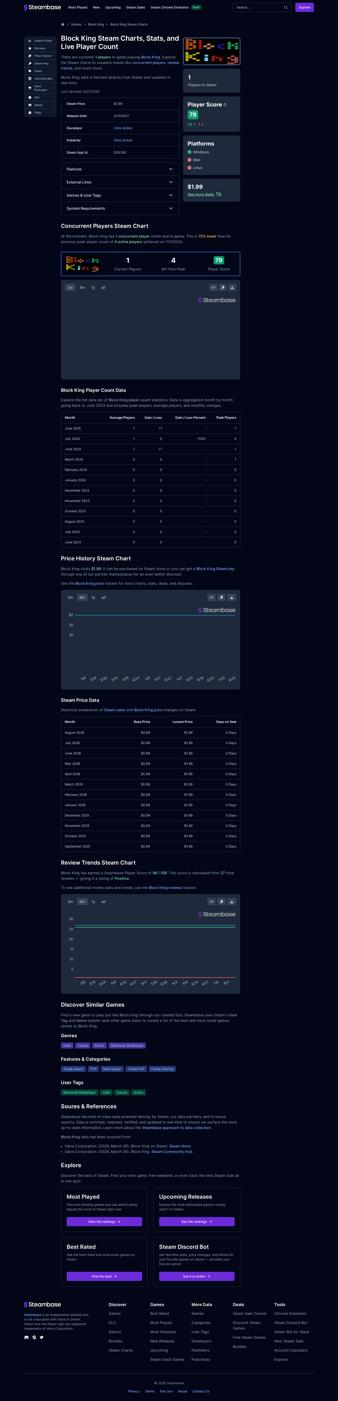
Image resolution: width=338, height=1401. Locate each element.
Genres (198, 1313)
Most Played (77, 7)
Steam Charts (121, 1350)
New (96, 7)
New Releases (162, 1341)
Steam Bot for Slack (291, 1331)
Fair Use (166, 1391)
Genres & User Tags (84, 195)
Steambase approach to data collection (176, 1127)
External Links (79, 182)
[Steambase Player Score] (224, 104)
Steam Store (180, 1146)
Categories (201, 1322)
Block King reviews (165, 887)
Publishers (200, 1350)
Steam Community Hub (172, 1151)
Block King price (89, 583)
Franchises (201, 1359)
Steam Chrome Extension (170, 7)
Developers (201, 1341)
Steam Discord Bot (290, 1322)
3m (82, 287)
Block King (96, 24)
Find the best (102, 1276)
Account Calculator (291, 1350)
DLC (112, 1322)
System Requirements (86, 208)
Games (76, 24)
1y (93, 287)
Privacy (134, 1391)
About (182, 1391)
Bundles (115, 1341)
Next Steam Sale (288, 1341)
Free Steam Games (249, 1337)
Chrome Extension (290, 1313)
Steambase (32, 1315)
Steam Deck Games (167, 1359)
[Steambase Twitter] (41, 1337)
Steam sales (114, 710)
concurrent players (149, 62)
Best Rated (159, 1313)
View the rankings (101, 1221)
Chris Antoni (123, 128)
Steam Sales (135, 7)
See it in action (194, 1276)
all (103, 287)
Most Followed (163, 1331)
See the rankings (194, 1221)
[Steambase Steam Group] (34, 1337)
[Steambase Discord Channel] (26, 1337)
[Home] (63, 24)
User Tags (200, 1331)
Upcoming (113, 7)
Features (74, 169)
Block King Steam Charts (129, 24)
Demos (115, 1331)
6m (82, 597)
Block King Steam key (215, 568)
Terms (150, 1391)
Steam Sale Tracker (250, 1313)
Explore (304, 7)
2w (70, 287)
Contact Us (201, 1391)
